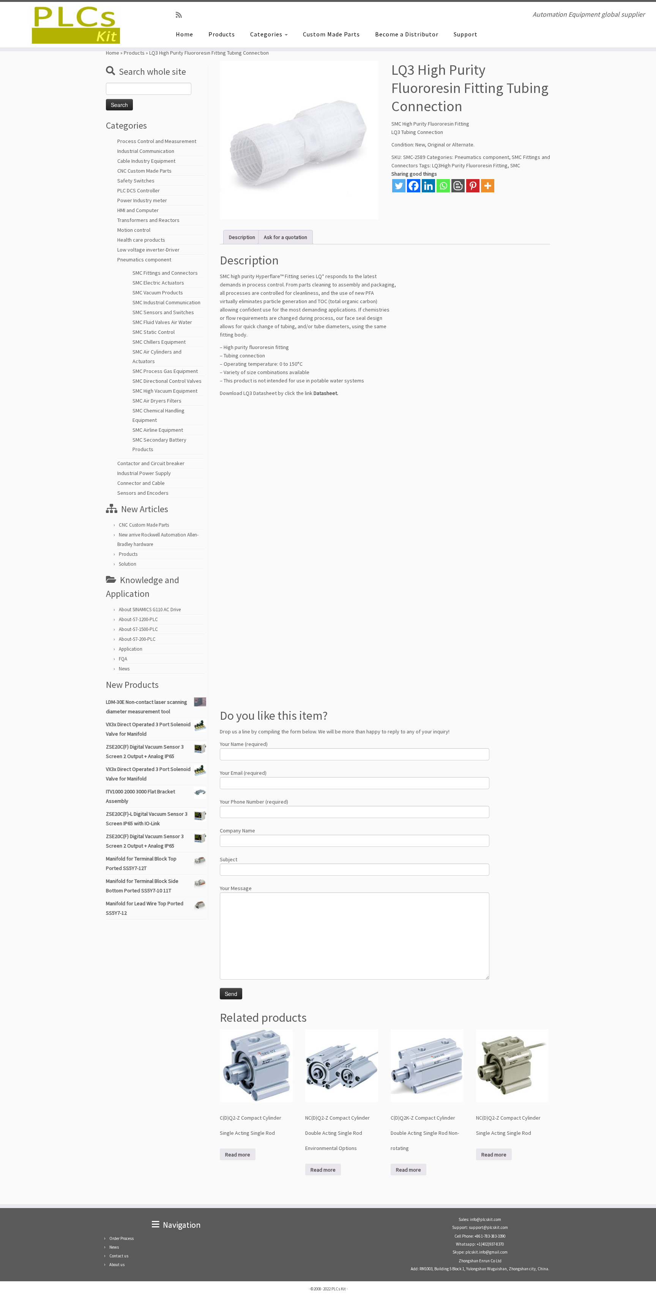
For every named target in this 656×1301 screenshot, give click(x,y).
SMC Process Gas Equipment (165, 371)
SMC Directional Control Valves (167, 381)
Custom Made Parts (331, 34)
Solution (127, 564)
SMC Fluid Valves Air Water (162, 322)
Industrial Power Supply (144, 473)
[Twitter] (398, 185)
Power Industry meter (142, 200)
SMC (515, 165)
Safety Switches (136, 180)
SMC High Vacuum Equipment (164, 390)
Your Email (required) (243, 772)
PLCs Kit (338, 1289)
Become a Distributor (406, 34)
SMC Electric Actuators (158, 282)
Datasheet (325, 393)
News (124, 668)
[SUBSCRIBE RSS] (181, 15)
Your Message (236, 888)
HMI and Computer (138, 210)
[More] (487, 185)
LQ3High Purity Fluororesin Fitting (470, 165)
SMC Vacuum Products (157, 292)
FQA (123, 659)
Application (130, 649)
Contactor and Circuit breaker (150, 463)
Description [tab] (242, 237)
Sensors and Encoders (143, 492)
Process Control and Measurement (156, 141)
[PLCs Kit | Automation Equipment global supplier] (75, 25)
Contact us (118, 1256)
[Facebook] (413, 185)
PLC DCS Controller (138, 190)
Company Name (237, 830)
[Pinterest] (472, 185)
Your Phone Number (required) (254, 801)
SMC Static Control (153, 332)
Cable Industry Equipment (146, 160)
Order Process (121, 1238)
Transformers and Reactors (148, 220)
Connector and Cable (141, 483)
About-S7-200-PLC (137, 639)
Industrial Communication (145, 151)
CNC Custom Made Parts (144, 170)
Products (221, 34)
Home (184, 34)
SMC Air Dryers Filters (156, 400)
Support (466, 34)
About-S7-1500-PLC (138, 629)
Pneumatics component (144, 259)
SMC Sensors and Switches (163, 312)
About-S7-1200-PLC (138, 619)
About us (117, 1264)
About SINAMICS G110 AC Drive (150, 609)
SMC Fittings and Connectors (165, 272)
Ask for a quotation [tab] (285, 237)
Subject (228, 859)
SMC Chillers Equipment (159, 341)
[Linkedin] (428, 185)
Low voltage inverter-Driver (148, 249)
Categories (267, 34)
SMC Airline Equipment (157, 429)
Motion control (133, 230)
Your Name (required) (244, 744)
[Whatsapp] (443, 185)
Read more (237, 1154)
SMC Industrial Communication (166, 302)
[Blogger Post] (458, 185)
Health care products (141, 239)
